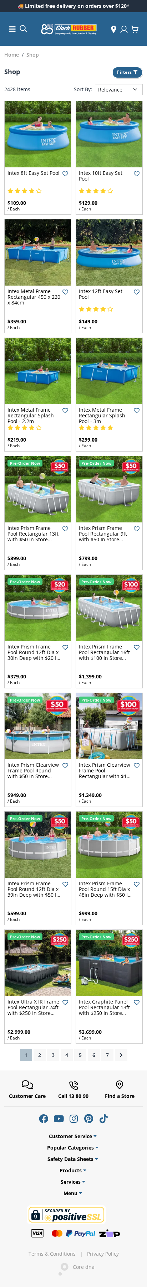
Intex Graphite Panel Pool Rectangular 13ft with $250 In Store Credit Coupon (104, 1010)
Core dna (82, 1266)
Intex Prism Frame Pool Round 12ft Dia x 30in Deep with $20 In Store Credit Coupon (33, 655)
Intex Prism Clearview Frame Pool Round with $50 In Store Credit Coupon (33, 773)
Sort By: (83, 89)
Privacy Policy (103, 1254)
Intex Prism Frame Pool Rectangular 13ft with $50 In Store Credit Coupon (33, 536)
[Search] (23, 28)
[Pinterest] (88, 1118)
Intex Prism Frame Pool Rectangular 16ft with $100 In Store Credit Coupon (104, 655)
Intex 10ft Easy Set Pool (100, 176)
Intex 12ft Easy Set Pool (100, 294)
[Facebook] (43, 1118)
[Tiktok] (103, 1118)
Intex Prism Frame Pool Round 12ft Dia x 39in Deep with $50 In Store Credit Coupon (33, 892)
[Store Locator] (113, 29)
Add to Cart (38, 161)
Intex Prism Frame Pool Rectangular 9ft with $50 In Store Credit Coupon (103, 536)
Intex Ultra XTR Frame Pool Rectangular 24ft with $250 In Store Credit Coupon (33, 1010)
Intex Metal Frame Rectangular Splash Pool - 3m (102, 415)
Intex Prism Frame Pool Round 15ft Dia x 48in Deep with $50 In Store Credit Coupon (105, 892)
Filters (125, 72)
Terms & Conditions (52, 1254)
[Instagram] (73, 1118)
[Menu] (12, 29)
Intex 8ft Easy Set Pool (33, 173)
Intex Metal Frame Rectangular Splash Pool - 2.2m (30, 415)
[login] (124, 29)
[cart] (135, 29)
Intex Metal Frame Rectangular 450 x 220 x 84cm (33, 297)
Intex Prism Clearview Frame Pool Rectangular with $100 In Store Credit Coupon (105, 776)
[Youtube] (58, 1118)
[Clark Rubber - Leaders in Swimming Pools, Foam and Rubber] (68, 29)
